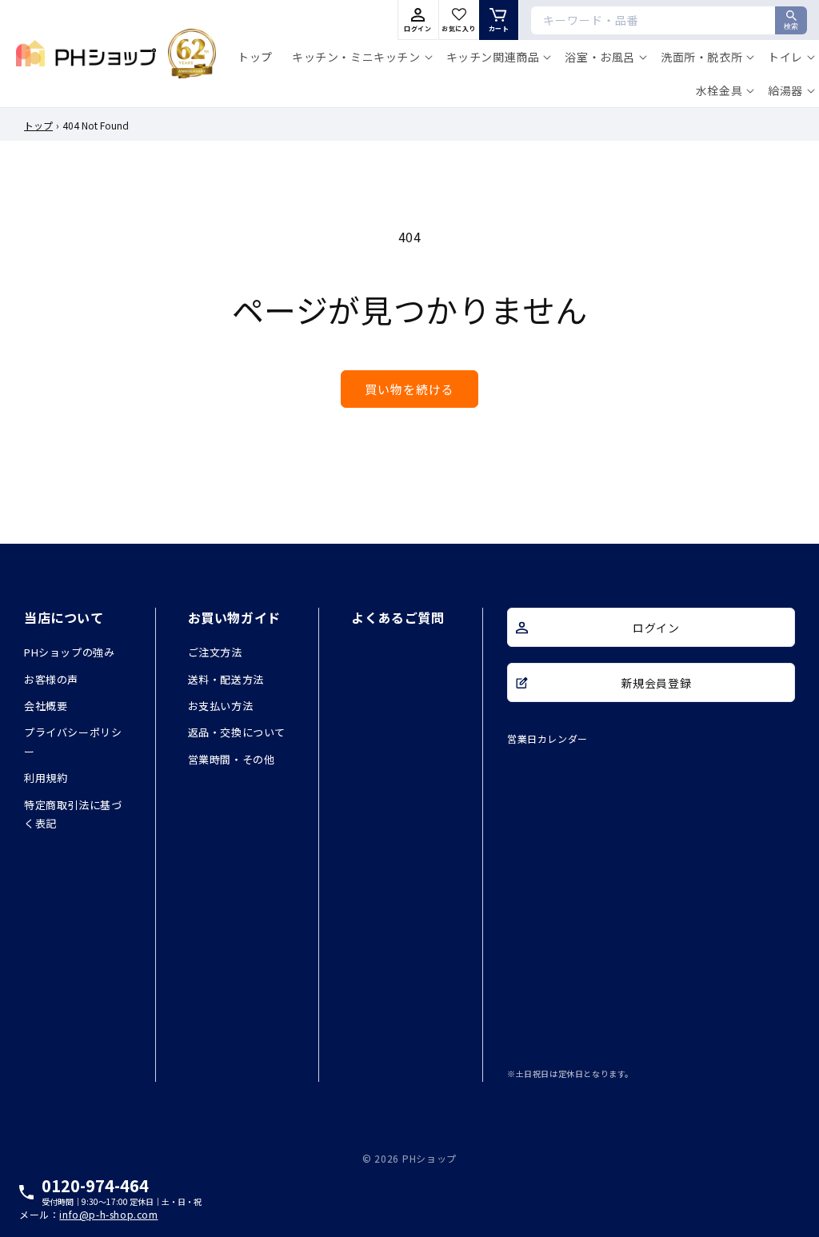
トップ (38, 125)
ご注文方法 (215, 652)
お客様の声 (51, 679)
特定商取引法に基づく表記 (73, 814)
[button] (359, 57)
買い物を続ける (409, 389)
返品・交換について (237, 732)
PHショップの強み (69, 652)
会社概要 (45, 705)
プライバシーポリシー (73, 741)
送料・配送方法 (226, 679)
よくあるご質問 (397, 617)
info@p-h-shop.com (108, 1214)
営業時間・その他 (231, 759)
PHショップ (429, 1158)
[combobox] (669, 20)
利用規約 (45, 777)
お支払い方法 (221, 705)
